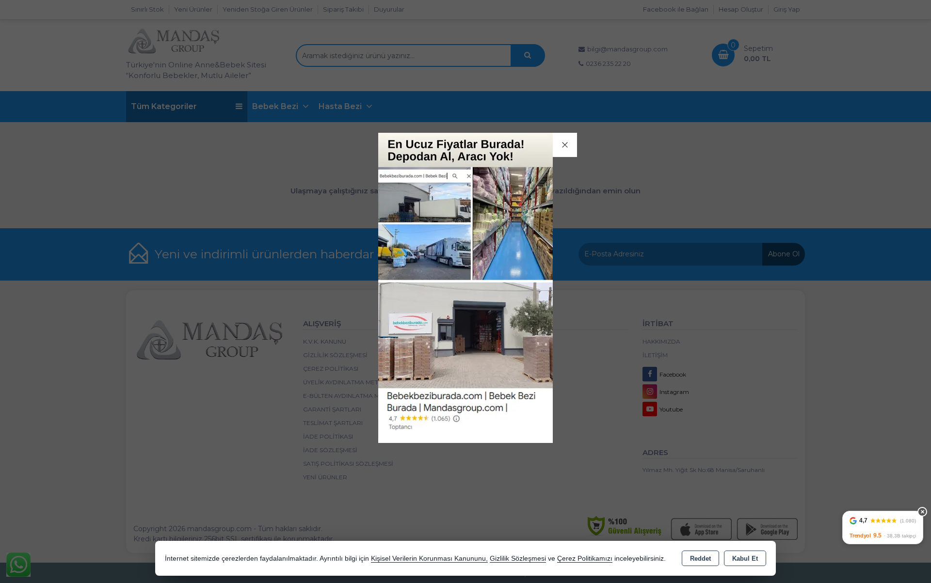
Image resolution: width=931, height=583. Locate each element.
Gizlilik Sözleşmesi (518, 558)
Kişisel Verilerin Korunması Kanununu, (429, 558)
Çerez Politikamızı (584, 558)
